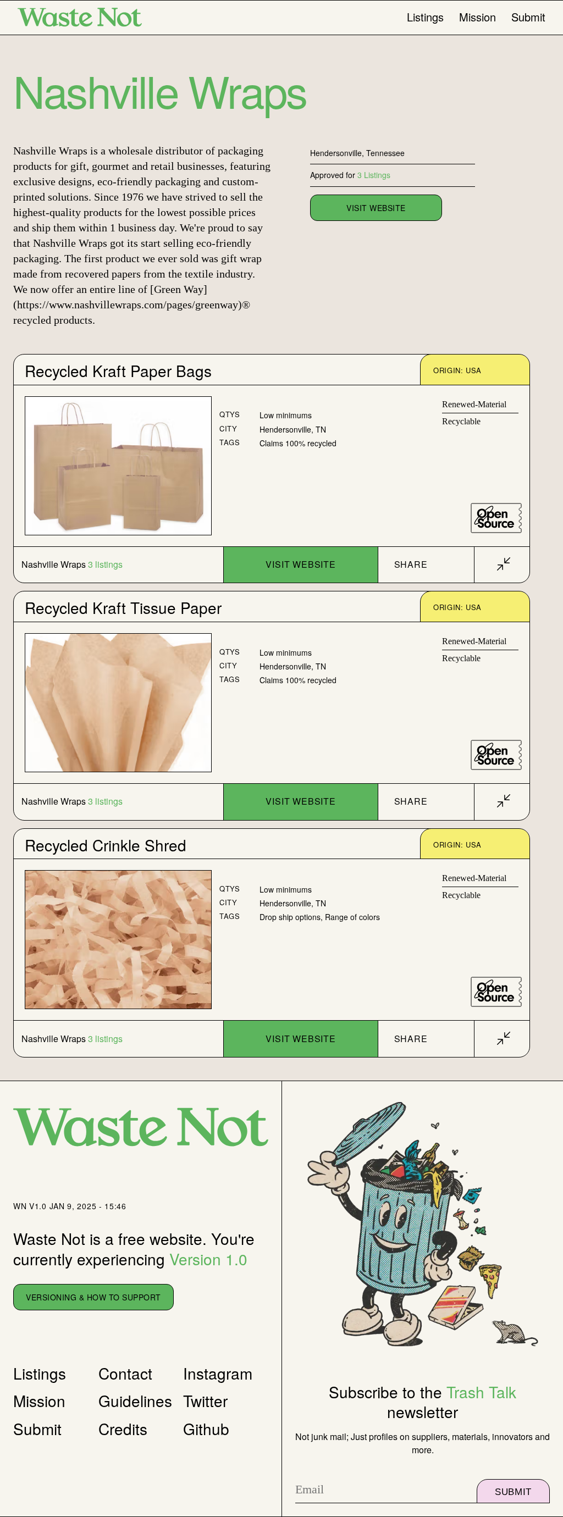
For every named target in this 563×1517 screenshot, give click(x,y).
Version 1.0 (208, 1258)
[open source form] (496, 518)
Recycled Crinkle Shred (105, 845)
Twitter (205, 1400)
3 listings (105, 564)
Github (206, 1428)
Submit (528, 17)
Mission (477, 17)
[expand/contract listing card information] (503, 564)
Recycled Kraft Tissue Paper (123, 607)
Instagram (217, 1373)
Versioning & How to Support (93, 1297)
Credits (122, 1428)
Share (411, 564)
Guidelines (135, 1400)
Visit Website (300, 564)
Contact (125, 1373)
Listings (425, 17)
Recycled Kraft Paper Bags (118, 370)
